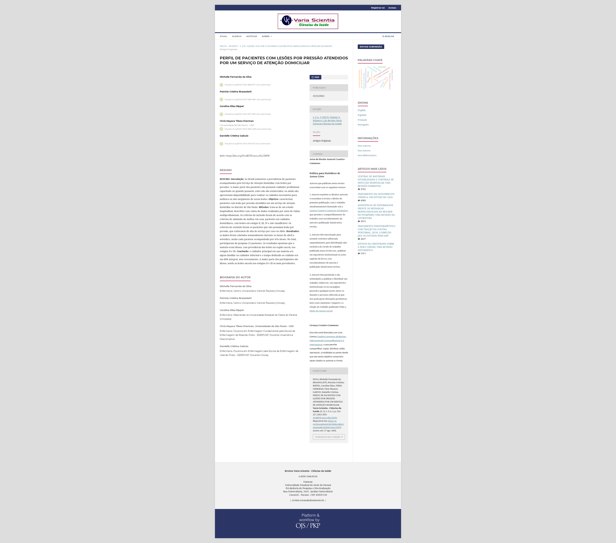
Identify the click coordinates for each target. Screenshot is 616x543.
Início (223, 46)
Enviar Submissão (371, 46)
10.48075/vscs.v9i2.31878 (325, 417)
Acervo (237, 36)
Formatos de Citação (328, 437)
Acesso (392, 7)
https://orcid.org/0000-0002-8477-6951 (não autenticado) (248, 114)
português (363, 124)
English (362, 110)
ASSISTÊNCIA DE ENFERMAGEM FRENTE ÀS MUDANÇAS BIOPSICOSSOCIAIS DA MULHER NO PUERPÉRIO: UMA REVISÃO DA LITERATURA (376, 212)
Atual (223, 36)
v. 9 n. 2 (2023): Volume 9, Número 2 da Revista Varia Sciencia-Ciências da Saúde (286, 46)
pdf (316, 77)
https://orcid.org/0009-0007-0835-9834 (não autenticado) (248, 99)
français (362, 119)
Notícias (251, 36)
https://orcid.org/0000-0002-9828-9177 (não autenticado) (248, 85)
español (362, 114)
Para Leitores (364, 145)
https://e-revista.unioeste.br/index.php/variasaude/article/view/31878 (328, 424)
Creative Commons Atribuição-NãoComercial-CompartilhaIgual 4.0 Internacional (328, 341)
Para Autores (364, 150)
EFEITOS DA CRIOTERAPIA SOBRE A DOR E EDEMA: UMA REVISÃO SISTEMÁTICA (376, 247)
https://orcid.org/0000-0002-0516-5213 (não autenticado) (247, 144)
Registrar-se (378, 7)
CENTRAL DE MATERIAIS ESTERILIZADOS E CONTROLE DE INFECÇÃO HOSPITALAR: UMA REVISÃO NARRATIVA (376, 181)
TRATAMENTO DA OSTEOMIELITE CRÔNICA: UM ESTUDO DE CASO (376, 195)
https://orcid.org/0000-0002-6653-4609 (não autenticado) (248, 129)
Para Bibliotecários (367, 155)
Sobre (266, 36)
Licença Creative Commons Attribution (329, 210)
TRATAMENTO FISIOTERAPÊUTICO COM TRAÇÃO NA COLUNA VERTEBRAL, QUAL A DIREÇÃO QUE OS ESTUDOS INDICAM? (376, 230)
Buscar (389, 36)
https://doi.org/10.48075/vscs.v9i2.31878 (248, 155)
